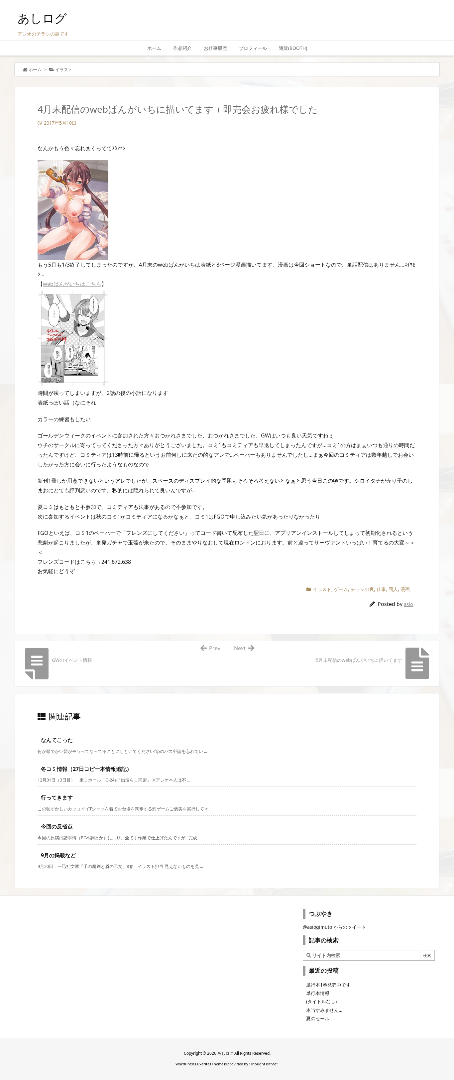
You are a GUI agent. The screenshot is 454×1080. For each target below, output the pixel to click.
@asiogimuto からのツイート (334, 927)
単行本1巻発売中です (328, 985)
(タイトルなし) (321, 1001)
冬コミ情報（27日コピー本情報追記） (86, 769)
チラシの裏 (362, 589)
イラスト (63, 69)
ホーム (35, 69)
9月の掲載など (58, 855)
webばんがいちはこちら (72, 284)
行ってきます (57, 797)
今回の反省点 (57, 826)
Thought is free (263, 1063)
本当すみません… (324, 1010)
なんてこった (57, 740)
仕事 (381, 589)
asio (408, 604)
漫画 (405, 589)
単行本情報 (317, 993)
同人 (393, 589)
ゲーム (341, 589)
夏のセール (317, 1018)
